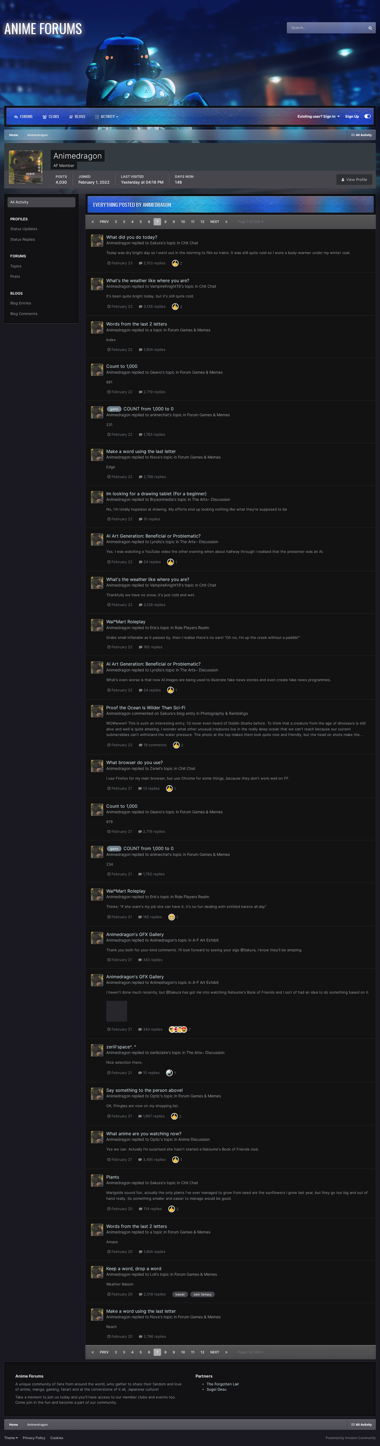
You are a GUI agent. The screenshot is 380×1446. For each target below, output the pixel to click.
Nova (155, 457)
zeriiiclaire (159, 1052)
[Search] (370, 27)
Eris (153, 627)
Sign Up (352, 116)
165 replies (152, 647)
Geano (156, 372)
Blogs (79, 116)
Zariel (155, 768)
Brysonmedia (162, 499)
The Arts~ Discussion (211, 499)
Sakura (156, 242)
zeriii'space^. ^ (121, 1047)
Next (214, 222)
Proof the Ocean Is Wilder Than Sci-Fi (145, 707)
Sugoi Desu (216, 1389)
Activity (107, 116)
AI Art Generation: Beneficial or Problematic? (153, 536)
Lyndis (156, 541)
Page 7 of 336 (249, 222)
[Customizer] (368, 116)
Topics (15, 266)
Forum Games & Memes (189, 329)
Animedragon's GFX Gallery (135, 934)
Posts (15, 276)
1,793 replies (153, 434)
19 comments (154, 745)
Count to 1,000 (121, 366)
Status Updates (345, 28)
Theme (10, 1438)
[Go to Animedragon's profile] (97, 241)
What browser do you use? (134, 762)
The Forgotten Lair (223, 1384)
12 (202, 222)
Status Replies (22, 239)
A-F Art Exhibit (206, 940)
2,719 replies (154, 392)
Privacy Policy (34, 1438)
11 (192, 222)
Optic (155, 1095)
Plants (112, 1177)
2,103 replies (154, 263)
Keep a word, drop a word (133, 1268)
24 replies (151, 562)
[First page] (93, 221)
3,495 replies (154, 1159)
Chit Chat (189, 242)
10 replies (151, 519)
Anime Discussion (194, 1139)
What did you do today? (131, 237)
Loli (153, 1274)
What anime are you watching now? (143, 1133)
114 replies (152, 1208)
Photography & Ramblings (224, 713)
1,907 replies (153, 1116)
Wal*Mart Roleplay (125, 621)
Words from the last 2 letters (136, 324)
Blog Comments (24, 313)
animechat (159, 414)
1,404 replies (154, 349)
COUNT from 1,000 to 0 (149, 409)
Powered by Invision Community (351, 1438)
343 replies (152, 959)
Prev (104, 222)
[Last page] (226, 221)
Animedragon (118, 242)
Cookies (56, 1438)
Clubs (53, 116)
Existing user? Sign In (317, 116)
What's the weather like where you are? (147, 280)
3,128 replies (154, 306)
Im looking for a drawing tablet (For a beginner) (156, 493)
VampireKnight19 (165, 286)
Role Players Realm (192, 627)
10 (183, 222)
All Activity (19, 202)
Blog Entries (20, 303)
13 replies (151, 788)
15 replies (151, 1072)
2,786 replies (154, 476)
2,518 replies (154, 1294)
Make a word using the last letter (141, 451)
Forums (26, 116)
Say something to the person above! (144, 1090)
